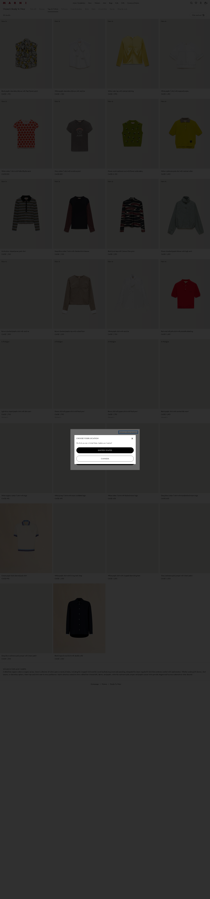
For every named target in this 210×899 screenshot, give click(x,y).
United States (105, 450)
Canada (105, 459)
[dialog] (105, 449)
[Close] (132, 438)
